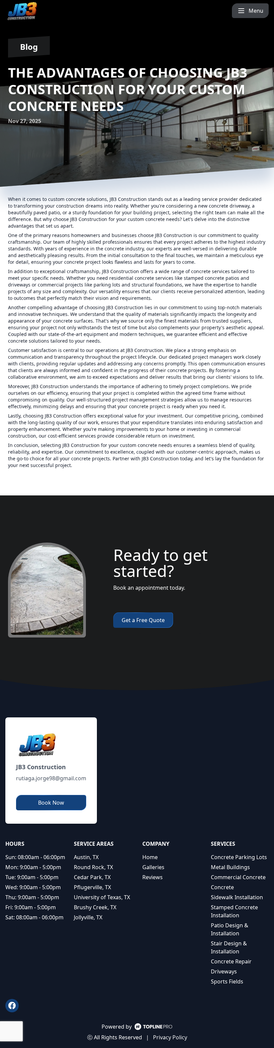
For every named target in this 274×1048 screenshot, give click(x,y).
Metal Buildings (230, 867)
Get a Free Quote (143, 620)
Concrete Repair (231, 961)
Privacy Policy (170, 1037)
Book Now (51, 802)
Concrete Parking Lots (239, 857)
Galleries (153, 867)
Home (150, 857)
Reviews (152, 877)
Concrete (222, 887)
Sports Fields (227, 981)
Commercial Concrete (238, 877)
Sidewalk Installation (237, 897)
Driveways (224, 971)
